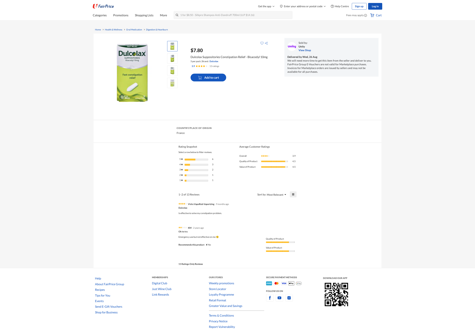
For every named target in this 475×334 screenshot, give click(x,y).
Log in (375, 6)
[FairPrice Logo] (103, 6)
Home (98, 30)
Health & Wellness (113, 30)
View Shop (305, 50)
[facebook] (269, 300)
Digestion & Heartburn (157, 30)
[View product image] (172, 46)
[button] (365, 15)
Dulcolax (213, 61)
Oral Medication (134, 30)
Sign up (359, 6)
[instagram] (289, 300)
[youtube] (279, 300)
